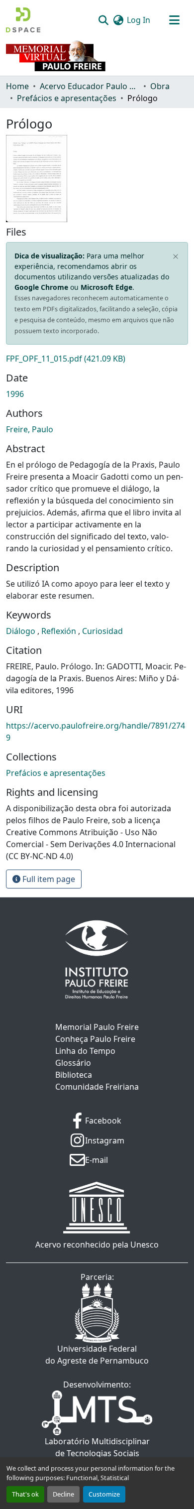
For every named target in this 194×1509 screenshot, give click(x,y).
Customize (104, 1494)
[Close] (176, 256)
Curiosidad (102, 631)
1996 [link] (15, 393)
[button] (23, 19)
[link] (97, 359)
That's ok (25, 1494)
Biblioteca (73, 1074)
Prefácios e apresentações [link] (66, 98)
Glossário (73, 1062)
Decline (63, 1494)
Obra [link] (160, 86)
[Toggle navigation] (174, 19)
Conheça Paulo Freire (95, 1038)
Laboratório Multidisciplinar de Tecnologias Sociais (97, 1447)
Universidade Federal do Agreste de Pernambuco (97, 1354)
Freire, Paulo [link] (29, 429)
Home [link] (17, 86)
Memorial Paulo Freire (97, 1026)
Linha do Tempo (85, 1050)
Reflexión (59, 631)
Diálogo (21, 631)
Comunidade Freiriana (97, 1086)
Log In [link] (138, 19)
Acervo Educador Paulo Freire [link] (89, 86)
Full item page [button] (47, 879)
